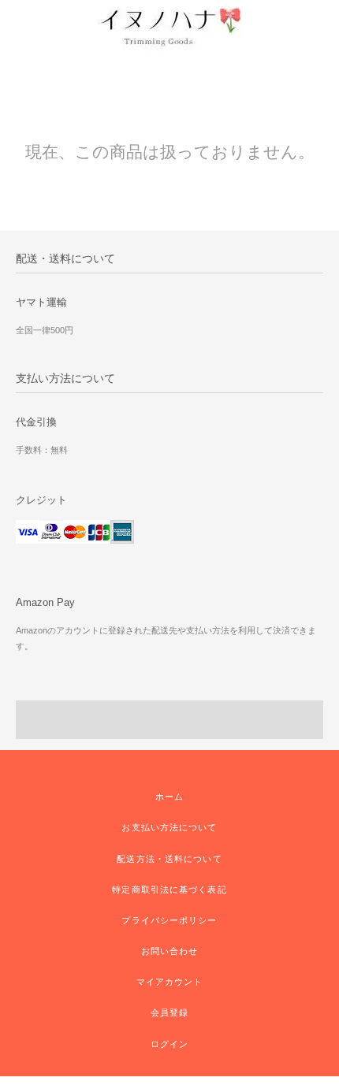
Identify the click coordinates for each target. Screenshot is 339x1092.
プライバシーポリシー (169, 920)
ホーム (169, 796)
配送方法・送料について (169, 859)
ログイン (169, 1044)
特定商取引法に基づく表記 (169, 889)
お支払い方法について (169, 827)
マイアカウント (169, 981)
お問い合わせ (170, 951)
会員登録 (169, 1012)
